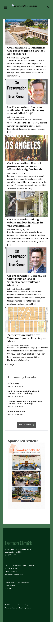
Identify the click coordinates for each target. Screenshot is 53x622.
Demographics (11, 572)
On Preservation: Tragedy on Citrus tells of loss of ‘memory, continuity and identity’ (26, 280)
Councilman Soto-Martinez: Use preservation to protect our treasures (26, 51)
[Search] (48, 7)
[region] (26, 400)
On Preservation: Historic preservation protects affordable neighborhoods (24, 166)
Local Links (10, 585)
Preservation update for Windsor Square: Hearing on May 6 (26, 338)
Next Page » (10, 364)
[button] (26, 425)
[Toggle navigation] (5, 7)
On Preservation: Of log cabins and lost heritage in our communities (25, 222)
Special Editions (11, 569)
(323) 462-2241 (10, 554)
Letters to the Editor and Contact (19, 566)
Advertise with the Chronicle (17, 582)
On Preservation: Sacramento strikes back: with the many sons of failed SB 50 (27, 110)
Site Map (8, 588)
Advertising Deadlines (14, 575)
